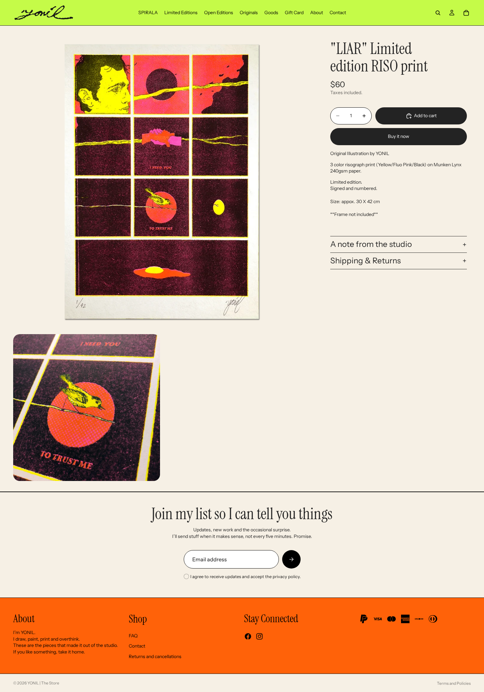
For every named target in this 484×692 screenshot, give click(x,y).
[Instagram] (259, 636)
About (24, 618)
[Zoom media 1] (161, 181)
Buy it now (398, 136)
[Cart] (466, 13)
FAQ (133, 636)
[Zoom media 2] (86, 407)
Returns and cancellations (155, 656)
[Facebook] (248, 636)
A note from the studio (371, 244)
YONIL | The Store (43, 682)
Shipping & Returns (365, 260)
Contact (137, 646)
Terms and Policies (454, 683)
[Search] (438, 13)
